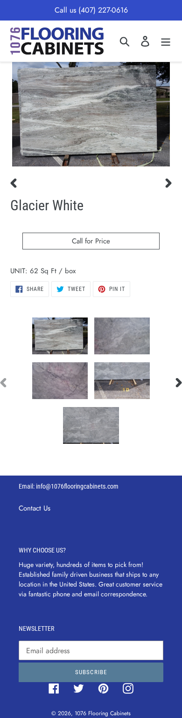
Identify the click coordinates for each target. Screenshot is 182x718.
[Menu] (165, 41)
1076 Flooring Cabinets (103, 713)
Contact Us (34, 508)
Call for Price (91, 241)
